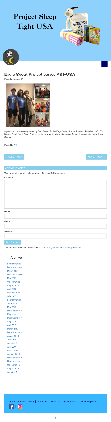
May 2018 (11, 314)
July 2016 (11, 339)
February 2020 (14, 299)
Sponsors (42, 401)
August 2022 (13, 285)
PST (15, 145)
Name (7, 211)
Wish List (55, 401)
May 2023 (11, 278)
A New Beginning (88, 401)
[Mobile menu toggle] (104, 64)
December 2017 (14, 317)
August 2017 (13, 321)
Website (8, 231)
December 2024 (14, 267)
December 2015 (14, 357)
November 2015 (14, 361)
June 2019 (12, 303)
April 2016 (11, 346)
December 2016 (14, 332)
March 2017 (12, 328)
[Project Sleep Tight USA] (55, 22)
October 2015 (13, 364)
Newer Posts (96, 156)
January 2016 (13, 353)
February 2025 (14, 263)
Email (7, 221)
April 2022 (11, 288)
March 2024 (12, 270)
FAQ (31, 401)
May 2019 (11, 307)
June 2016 (12, 343)
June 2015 (12, 372)
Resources (69, 401)
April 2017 (11, 325)
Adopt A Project (17, 401)
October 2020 (13, 292)
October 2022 (13, 281)
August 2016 (13, 335)
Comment (9, 177)
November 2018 (14, 310)
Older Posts (14, 156)
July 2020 (11, 296)
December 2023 (14, 274)
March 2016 (12, 350)
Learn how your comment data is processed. (61, 247)
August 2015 (13, 368)
